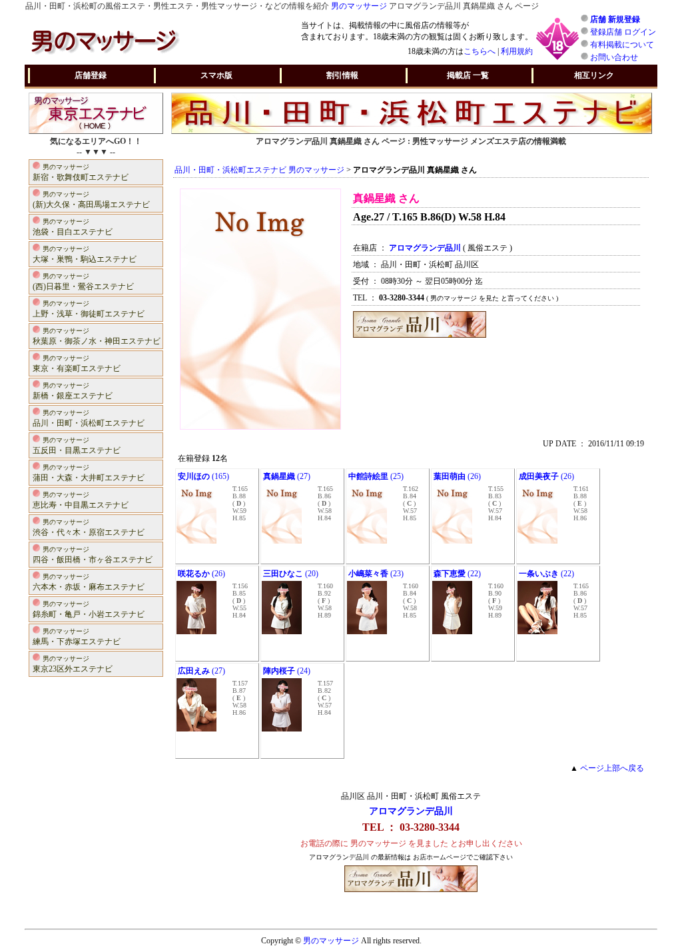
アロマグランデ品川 (411, 811)
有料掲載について (622, 44)
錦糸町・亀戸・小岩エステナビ (89, 609)
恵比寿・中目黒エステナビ (81, 500)
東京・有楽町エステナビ (77, 363)
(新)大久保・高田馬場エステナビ (91, 200)
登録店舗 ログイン (623, 32)
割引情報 (342, 75)
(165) (203, 476)
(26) (457, 476)
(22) (457, 573)
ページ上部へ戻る (612, 768)
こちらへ (480, 51)
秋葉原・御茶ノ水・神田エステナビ (97, 336)
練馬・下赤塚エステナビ (77, 637)
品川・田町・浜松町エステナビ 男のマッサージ (259, 170)
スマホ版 (216, 75)
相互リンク (594, 75)
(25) (376, 476)
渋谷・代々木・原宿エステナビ (89, 527)
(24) (286, 671)
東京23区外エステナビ (73, 664)
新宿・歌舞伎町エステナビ (81, 172)
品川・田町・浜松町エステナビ (89, 418)
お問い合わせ (614, 57)
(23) (376, 573)
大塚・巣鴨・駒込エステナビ (85, 254)
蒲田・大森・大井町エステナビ (89, 473)
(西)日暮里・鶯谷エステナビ (83, 281)
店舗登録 (91, 75)
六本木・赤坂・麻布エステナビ (89, 582)
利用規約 (517, 51)
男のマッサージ (359, 6)
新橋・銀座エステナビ (73, 391)
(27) (286, 476)
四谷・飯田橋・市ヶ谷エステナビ (93, 555)
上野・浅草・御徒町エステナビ (89, 309)
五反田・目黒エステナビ (77, 445)
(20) (290, 573)
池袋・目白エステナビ (73, 227)
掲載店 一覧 (468, 75)
